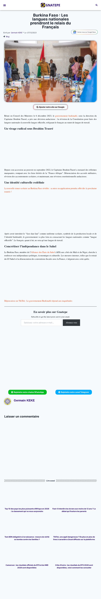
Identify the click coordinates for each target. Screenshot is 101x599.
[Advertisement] (50, 149)
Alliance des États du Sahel (43, 252)
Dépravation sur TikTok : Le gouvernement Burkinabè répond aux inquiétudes (38, 300)
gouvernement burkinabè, (66, 115)
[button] (4, 5)
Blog (7, 36)
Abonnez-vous (71, 322)
